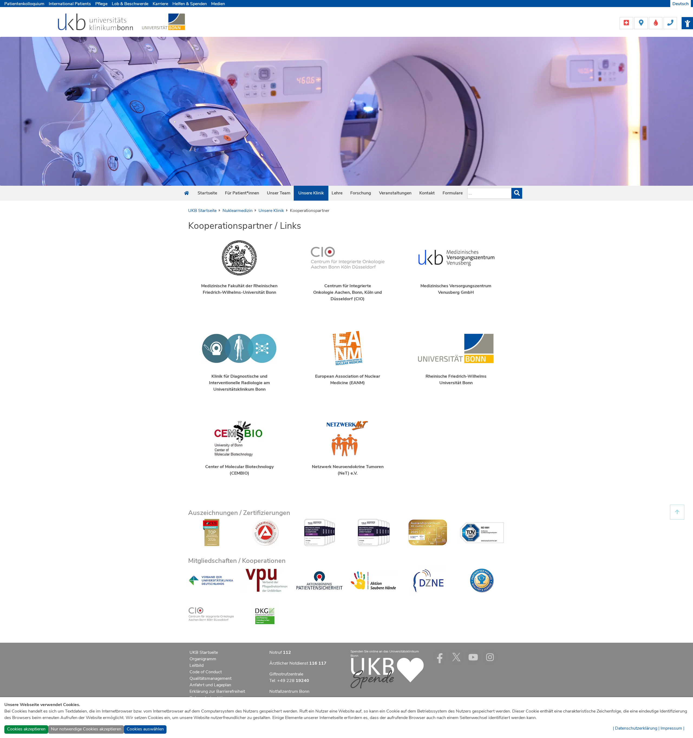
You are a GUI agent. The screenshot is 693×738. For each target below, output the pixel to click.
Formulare (453, 193)
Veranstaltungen (395, 193)
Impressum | (672, 728)
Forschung (360, 193)
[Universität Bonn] (163, 22)
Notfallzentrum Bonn (289, 691)
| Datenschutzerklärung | (636, 728)
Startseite (207, 193)
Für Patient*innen (242, 193)
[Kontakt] (670, 23)
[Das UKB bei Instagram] (490, 657)
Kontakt (427, 193)
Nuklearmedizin (238, 211)
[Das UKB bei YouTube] (473, 657)
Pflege (101, 4)
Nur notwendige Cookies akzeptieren (86, 729)
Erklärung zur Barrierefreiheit (217, 691)
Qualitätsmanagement (210, 678)
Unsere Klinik (311, 193)
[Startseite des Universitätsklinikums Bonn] (186, 193)
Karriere (160, 4)
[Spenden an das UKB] (387, 673)
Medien (218, 4)
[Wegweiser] (641, 23)
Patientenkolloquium (24, 4)
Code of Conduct (205, 672)
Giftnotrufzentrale (286, 674)
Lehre (337, 193)
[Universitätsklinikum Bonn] (95, 23)
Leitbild (196, 665)
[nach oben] (677, 512)
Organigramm (202, 659)
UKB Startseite (202, 211)
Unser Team (278, 193)
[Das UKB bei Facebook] (439, 657)
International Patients (70, 4)
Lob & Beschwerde (130, 4)
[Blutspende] (656, 23)
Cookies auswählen (145, 729)
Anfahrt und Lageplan (210, 685)
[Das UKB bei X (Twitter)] (456, 657)
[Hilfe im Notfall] (627, 23)
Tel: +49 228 (289, 681)
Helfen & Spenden (189, 4)
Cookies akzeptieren (26, 729)
